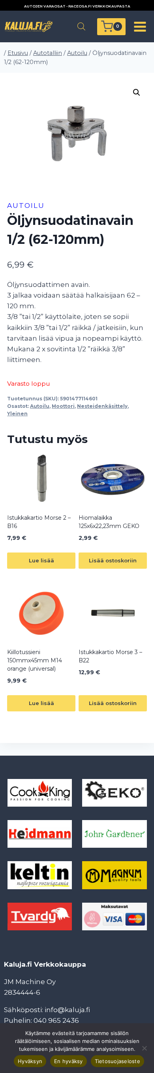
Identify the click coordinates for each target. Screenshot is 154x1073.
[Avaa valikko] (140, 26)
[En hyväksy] (144, 1048)
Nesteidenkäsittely (102, 406)
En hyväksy (68, 1061)
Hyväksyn (30, 1061)
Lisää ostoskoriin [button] (113, 560)
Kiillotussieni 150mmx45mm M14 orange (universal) (34, 660)
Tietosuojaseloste (117, 1061)
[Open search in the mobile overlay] (81, 26)
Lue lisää (41, 560)
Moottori (63, 406)
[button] (137, 92)
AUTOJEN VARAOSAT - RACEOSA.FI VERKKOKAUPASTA (77, 6)
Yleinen (17, 414)
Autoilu (26, 205)
